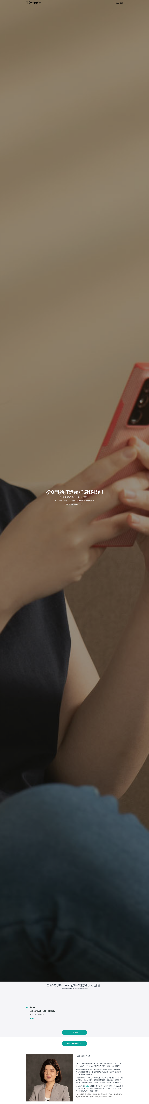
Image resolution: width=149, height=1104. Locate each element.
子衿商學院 (33, 3)
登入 (117, 3)
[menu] (118, 3)
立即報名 (74, 1032)
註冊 (121, 3)
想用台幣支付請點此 (74, 1043)
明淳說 (86, 1086)
